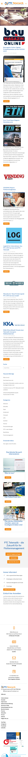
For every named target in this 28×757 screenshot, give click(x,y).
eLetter (14, 651)
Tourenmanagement (8, 435)
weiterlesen (8, 477)
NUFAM (5, 420)
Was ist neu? (6, 377)
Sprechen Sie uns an (14, 561)
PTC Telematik (14, 53)
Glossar (3, 716)
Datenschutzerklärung (7, 703)
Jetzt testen (14, 558)
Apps (4, 409)
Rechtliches (6, 432)
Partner (5, 423)
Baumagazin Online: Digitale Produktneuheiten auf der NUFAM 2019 (14, 49)
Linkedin (3, 727)
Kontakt (3, 699)
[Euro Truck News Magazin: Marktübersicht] (14, 111)
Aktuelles (5, 406)
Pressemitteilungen (8, 426)
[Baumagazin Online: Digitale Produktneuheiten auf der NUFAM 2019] (14, 36)
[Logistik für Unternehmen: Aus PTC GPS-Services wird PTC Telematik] (14, 236)
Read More (6, 101)
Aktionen (5, 403)
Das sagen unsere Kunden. (9, 443)
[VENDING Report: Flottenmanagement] (14, 177)
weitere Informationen (9, 589)
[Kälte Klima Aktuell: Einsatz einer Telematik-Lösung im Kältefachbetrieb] (14, 322)
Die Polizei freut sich (8, 380)
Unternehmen (4, 698)
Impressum (4, 701)
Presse (3, 714)
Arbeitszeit (6, 412)
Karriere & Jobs (5, 705)
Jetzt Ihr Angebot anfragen (14, 554)
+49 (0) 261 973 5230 (14, 635)
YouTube (3, 722)
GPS (4, 418)
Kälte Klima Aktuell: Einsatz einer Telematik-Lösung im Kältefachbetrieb (13, 332)
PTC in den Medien (8, 429)
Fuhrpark (5, 415)
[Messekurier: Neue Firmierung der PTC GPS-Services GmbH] (14, 283)
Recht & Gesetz (5, 709)
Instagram (3, 724)
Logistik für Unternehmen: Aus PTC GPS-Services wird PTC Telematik (12, 248)
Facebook (3, 725)
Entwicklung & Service (7, 707)
